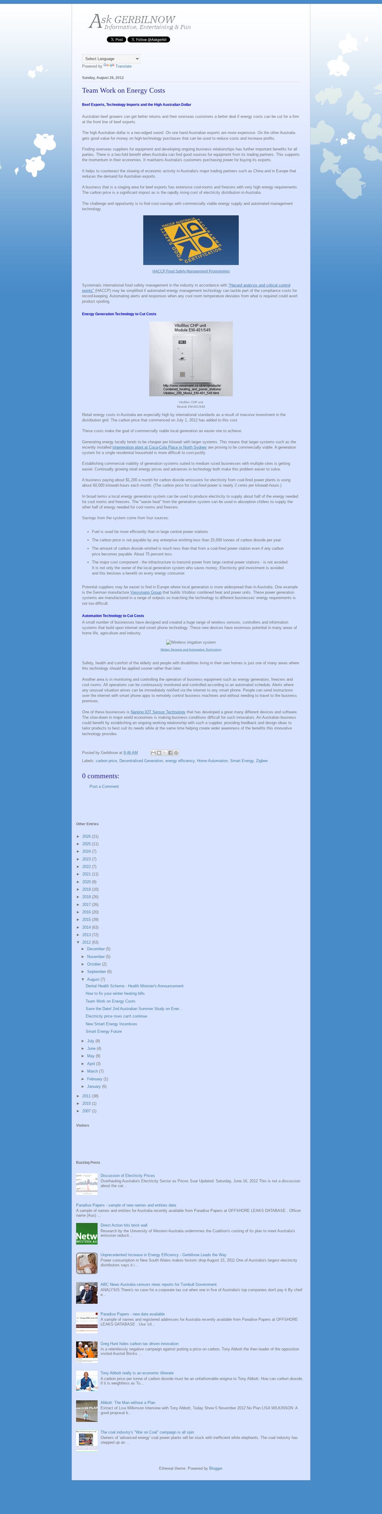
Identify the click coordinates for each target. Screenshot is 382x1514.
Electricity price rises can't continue (116, 1016)
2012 (87, 942)
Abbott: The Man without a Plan (128, 1402)
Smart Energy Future (104, 1031)
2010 (87, 1103)
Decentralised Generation (141, 760)
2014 (87, 927)
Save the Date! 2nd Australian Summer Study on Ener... (134, 1008)
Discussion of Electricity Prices (128, 1175)
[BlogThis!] (159, 753)
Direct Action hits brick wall (124, 1225)
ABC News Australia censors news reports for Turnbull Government (159, 1284)
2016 (87, 912)
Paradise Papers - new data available (133, 1314)
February (95, 1079)
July (91, 1041)
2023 (87, 859)
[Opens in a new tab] (191, 397)
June (92, 1048)
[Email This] (153, 753)
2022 (87, 866)
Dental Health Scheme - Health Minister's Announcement (135, 986)
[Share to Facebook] (170, 753)
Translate (123, 66)
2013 (87, 935)
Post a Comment (104, 786)
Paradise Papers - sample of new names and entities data (126, 1205)
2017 (87, 904)
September (97, 971)
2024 (87, 851)
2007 (87, 1111)
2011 (87, 1096)
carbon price (106, 760)
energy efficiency (180, 760)
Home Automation (212, 760)
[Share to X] (165, 753)
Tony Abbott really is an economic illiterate (137, 1373)
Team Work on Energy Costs (110, 1001)
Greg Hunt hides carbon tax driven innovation (139, 1343)
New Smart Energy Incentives (111, 1024)
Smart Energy (242, 760)
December (96, 949)
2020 (87, 882)
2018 (87, 897)
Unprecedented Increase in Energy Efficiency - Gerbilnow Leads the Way (164, 1255)
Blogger (215, 1468)
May (91, 1056)
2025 (87, 844)
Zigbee (262, 760)
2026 (87, 836)
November (96, 956)
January (94, 1086)
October (94, 964)
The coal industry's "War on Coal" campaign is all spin (147, 1432)
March (93, 1071)
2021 (87, 874)
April (91, 1063)
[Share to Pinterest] (176, 753)
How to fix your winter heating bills (115, 993)
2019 (87, 889)
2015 (87, 919)
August (94, 979)
